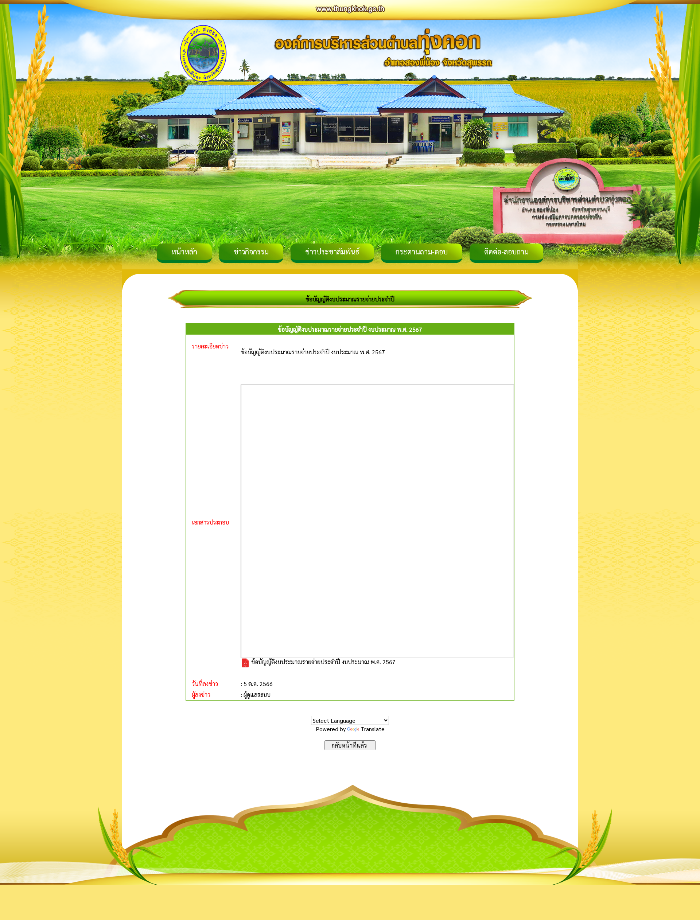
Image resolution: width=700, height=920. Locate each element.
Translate (373, 729)
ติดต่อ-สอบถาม (506, 251)
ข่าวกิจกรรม (251, 251)
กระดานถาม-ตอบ (422, 251)
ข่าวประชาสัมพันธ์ (332, 251)
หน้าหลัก (184, 251)
